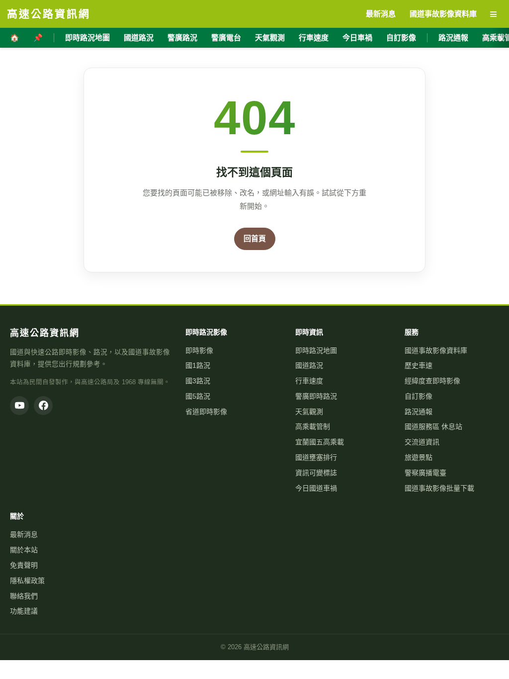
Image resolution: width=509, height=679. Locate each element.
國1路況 (197, 365)
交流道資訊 (422, 442)
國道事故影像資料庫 (436, 350)
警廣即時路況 (316, 396)
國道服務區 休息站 (433, 426)
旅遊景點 (418, 457)
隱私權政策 (27, 581)
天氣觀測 (270, 37)
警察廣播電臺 (425, 473)
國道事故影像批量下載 (439, 488)
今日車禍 (357, 37)
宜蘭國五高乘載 (319, 442)
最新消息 (24, 534)
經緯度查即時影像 (432, 381)
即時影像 (199, 350)
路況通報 (453, 37)
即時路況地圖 (87, 37)
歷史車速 (418, 365)
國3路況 (197, 381)
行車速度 (314, 37)
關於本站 (24, 550)
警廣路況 (182, 37)
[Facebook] (43, 405)
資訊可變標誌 (316, 473)
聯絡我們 (24, 596)
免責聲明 (24, 565)
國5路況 (197, 396)
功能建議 (24, 611)
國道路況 (139, 37)
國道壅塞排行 (316, 457)
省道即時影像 (206, 412)
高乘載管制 (312, 426)
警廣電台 (226, 37)
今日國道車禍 (316, 488)
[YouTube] (19, 405)
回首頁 (255, 238)
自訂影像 (401, 37)
